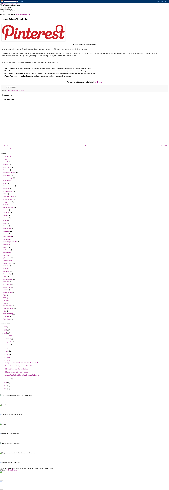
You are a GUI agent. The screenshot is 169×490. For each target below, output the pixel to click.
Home (85, 145)
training (5, 298)
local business (7, 236)
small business (7, 279)
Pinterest (6, 255)
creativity (6, 188)
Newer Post (5, 145)
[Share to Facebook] (13, 87)
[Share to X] (11, 87)
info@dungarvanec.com (23, 14)
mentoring (6, 244)
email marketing (8, 199)
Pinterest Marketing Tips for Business (16, 369)
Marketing (6, 239)
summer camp (7, 287)
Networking (7, 250)
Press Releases (7, 263)
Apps (5, 159)
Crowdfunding (8, 191)
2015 (5, 333)
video (5, 303)
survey (5, 290)
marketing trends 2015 (10, 242)
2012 (5, 389)
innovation (6, 231)
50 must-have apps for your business (16, 372)
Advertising (7, 156)
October (8, 339)
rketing (5, 268)
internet (5, 234)
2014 (5, 382)
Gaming (5, 218)
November (9, 336)
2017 (5, 327)
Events (5, 210)
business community (9, 172)
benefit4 (5, 164)
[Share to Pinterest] (15, 87)
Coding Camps (8, 178)
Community (7, 180)
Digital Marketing (12, 90)
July (7, 348)
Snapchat (6, 282)
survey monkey (8, 292)
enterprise (6, 204)
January (8, 379)
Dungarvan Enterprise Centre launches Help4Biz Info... (22, 363)
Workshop (6, 319)
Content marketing (9, 186)
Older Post (163, 145)
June (7, 351)
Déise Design (12, 470)
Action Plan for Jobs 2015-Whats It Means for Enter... (22, 375)
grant (5, 223)
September (9, 342)
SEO (4, 276)
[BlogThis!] (9, 87)
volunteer (6, 316)
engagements (7, 202)
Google (5, 220)
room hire (6, 271)
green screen (7, 228)
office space (7, 252)
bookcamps (6, 167)
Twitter (5, 300)
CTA (5, 194)
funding (5, 215)
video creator (7, 306)
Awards (5, 162)
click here (98, 82)
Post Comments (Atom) (17, 149)
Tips (4, 295)
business (6, 170)
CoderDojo (6, 175)
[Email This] (7, 87)
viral (4, 311)
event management (9, 207)
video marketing (8, 308)
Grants (5, 226)
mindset (5, 247)
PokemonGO (7, 260)
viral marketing (8, 314)
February (9, 360)
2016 (5, 330)
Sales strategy (7, 274)
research (6, 266)
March (8, 357)
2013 (5, 386)
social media (20, 90)
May (7, 354)
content (5, 183)
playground (6, 258)
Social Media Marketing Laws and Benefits (18, 366)
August (8, 345)
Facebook (6, 212)
